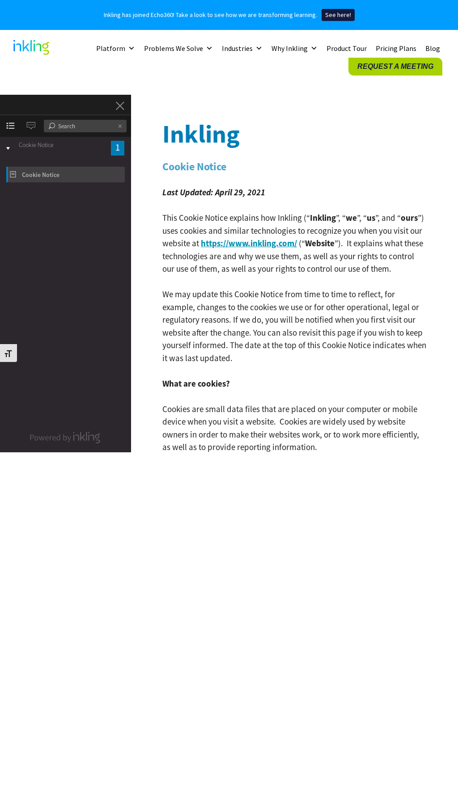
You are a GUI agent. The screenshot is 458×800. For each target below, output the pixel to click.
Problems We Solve (173, 48)
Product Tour (347, 48)
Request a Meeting (395, 66)
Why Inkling (289, 48)
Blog (432, 48)
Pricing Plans (396, 48)
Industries (237, 48)
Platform (110, 48)
